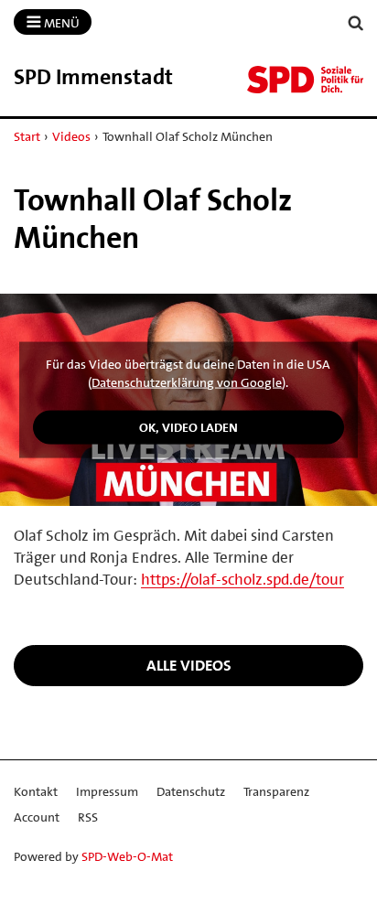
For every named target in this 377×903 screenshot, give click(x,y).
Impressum (107, 791)
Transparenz (276, 791)
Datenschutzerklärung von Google (187, 381)
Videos (71, 136)
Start (27, 136)
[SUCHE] (356, 23)
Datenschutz (190, 791)
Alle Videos (189, 665)
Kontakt (36, 791)
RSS (88, 817)
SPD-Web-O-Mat (127, 856)
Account (36, 817)
